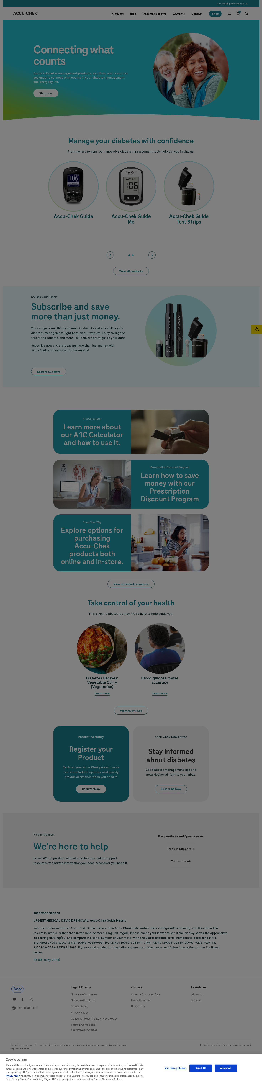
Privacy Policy (13, 1075)
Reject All (201, 1068)
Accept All (225, 1068)
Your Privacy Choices (175, 1068)
